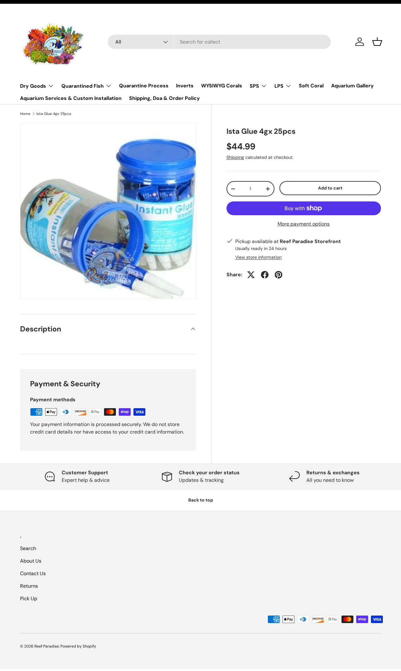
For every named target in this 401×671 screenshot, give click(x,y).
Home (25, 114)
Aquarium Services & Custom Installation (71, 98)
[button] (377, 42)
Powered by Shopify (78, 646)
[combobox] (219, 42)
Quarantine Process (144, 85)
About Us (30, 561)
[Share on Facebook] (265, 275)
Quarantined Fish (82, 86)
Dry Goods (33, 86)
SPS (254, 86)
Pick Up (28, 598)
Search (28, 548)
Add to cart (330, 188)
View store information (258, 257)
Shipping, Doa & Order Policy (164, 98)
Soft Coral (311, 85)
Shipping (235, 157)
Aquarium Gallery (352, 85)
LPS (279, 86)
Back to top (200, 500)
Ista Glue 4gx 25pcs (53, 114)
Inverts (185, 85)
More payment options (304, 224)
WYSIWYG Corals (221, 85)
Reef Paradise (46, 646)
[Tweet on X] (251, 275)
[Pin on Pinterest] (278, 275)
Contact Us (33, 573)
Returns (29, 586)
